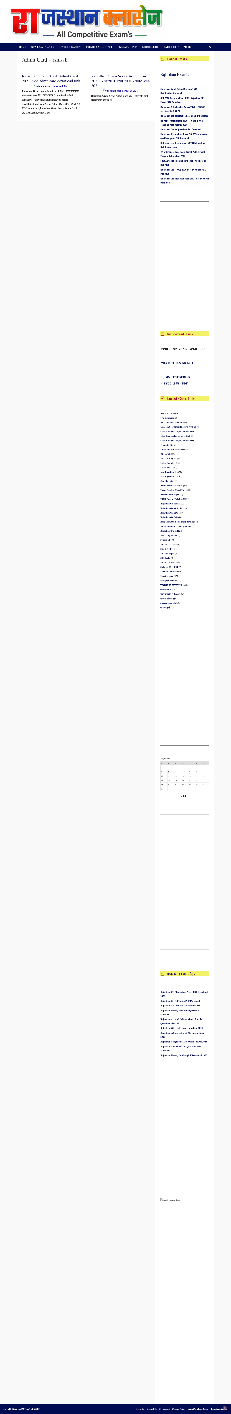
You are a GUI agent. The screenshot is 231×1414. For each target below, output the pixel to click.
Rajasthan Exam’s (174, 74)
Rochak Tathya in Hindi (171, 530)
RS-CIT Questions (168, 535)
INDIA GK (165, 453)
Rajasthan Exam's (219, 1408)
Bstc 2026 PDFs (150, 46)
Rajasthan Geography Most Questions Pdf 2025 (183, 1041)
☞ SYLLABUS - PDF (174, 383)
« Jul (183, 796)
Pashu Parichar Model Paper (173, 490)
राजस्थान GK (165, 589)
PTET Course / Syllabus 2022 (173, 499)
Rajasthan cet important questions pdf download (184, 115)
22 (197, 780)
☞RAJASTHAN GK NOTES (178, 363)
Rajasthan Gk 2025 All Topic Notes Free (180, 1005)
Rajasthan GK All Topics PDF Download (180, 1000)
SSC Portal (165, 557)
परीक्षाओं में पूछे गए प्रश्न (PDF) (172, 584)
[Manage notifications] (225, 1408)
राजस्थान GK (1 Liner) (170, 594)
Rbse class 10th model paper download (177, 521)
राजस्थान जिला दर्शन (168, 598)
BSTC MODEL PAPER (171, 422)
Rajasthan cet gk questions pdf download (180, 129)
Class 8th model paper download (175, 435)
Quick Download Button (198, 1408)
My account (164, 1408)
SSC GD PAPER (168, 544)
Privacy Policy (178, 1408)
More (187, 46)
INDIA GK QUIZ (168, 458)
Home (22, 46)
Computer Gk (166, 444)
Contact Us (152, 1408)
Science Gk (165, 539)
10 (162, 776)
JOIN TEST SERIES (176, 377)
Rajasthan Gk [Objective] (171, 508)
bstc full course (167, 417)
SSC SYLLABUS (168, 562)
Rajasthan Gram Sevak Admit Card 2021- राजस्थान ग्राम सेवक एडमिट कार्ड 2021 (120, 80)
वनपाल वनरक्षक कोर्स (168, 603)
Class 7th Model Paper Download (175, 431)
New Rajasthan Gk (42, 46)
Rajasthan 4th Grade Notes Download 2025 (181, 1028)
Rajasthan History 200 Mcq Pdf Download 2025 (183, 1055)
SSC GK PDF (166, 548)
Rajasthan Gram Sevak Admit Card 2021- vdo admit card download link (51, 78)
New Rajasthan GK (169, 476)
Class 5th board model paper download (178, 426)
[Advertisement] (184, 266)
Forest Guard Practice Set (172, 449)
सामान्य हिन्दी (165, 607)
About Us (140, 1408)
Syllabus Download (169, 571)
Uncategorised (166, 575)
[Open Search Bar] (210, 47)
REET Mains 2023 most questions (175, 526)
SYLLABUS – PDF (128, 46)
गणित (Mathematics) (169, 580)
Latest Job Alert (70, 46)
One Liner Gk (166, 481)
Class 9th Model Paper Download (175, 440)
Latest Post (171, 46)
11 (169, 776)
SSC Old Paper (167, 553)
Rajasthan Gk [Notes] (170, 503)
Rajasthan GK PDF (169, 512)
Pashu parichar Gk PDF (171, 485)
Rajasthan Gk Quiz (169, 517)
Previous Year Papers (99, 46)
